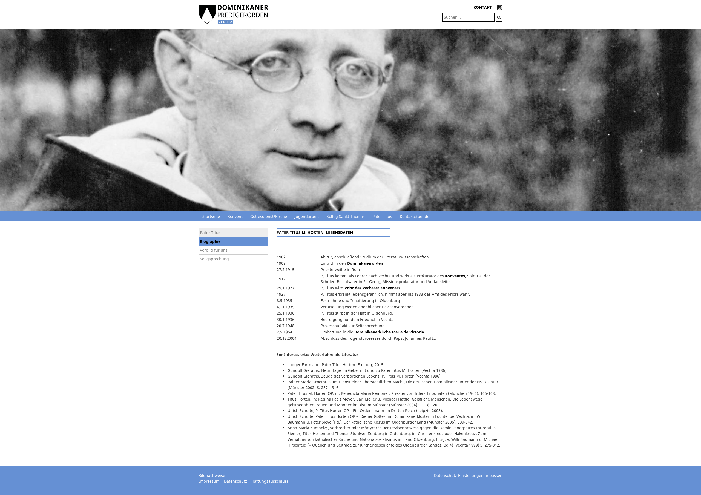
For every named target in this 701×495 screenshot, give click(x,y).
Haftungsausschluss (270, 481)
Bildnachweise (212, 475)
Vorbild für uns (214, 250)
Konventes (455, 275)
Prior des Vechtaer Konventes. (372, 287)
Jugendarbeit (307, 216)
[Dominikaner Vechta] (233, 13)
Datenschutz (235, 481)
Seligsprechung (214, 258)
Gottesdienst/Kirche (268, 216)
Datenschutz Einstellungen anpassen (468, 475)
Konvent (235, 216)
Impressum (209, 481)
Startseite (211, 216)
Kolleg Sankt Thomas (345, 216)
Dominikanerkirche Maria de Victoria (389, 332)
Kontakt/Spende (414, 216)
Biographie (210, 241)
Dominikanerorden (365, 263)
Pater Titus (382, 216)
